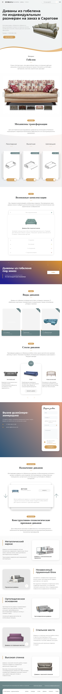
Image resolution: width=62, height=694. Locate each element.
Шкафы (26, 691)
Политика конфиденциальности (52, 685)
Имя (46, 412)
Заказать (44, 490)
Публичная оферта (38, 685)
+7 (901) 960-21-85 (11, 424)
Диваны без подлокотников (31, 228)
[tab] (31, 212)
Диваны (44, 691)
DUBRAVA (9, 2)
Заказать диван (31, 391)
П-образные (47, 332)
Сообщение (47, 430)
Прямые (26, 332)
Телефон (47, 417)
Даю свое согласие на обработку (51, 442)
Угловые (6, 332)
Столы (38, 691)
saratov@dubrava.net (12, 427)
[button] (4, 94)
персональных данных (51, 443)
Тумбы (57, 691)
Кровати (51, 691)
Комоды (33, 691)
